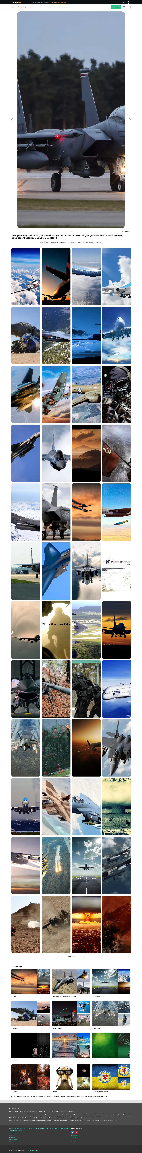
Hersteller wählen (74, 1135)
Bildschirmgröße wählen (76, 1137)
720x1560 (51, 1128)
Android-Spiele (12, 1132)
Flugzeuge (71, 242)
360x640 (61, 1128)
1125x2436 (66, 1128)
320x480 (46, 1128)
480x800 (42, 1128)
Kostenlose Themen (13, 1139)
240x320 (32, 1128)
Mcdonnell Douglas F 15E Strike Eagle (56, 242)
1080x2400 (16, 1128)
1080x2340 (22, 1128)
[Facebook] (73, 1133)
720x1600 (37, 1128)
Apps (10, 1141)
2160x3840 (15, 1130)
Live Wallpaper (12, 1137)
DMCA (36, 1150)
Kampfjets (79, 242)
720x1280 (28, 1128)
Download (116, 7)
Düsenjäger (99, 242)
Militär (41, 242)
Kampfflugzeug (89, 242)
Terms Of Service (31, 1150)
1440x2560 (56, 1128)
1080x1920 (11, 1128)
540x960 (10, 1130)
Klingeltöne (11, 1135)
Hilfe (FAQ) (73, 1140)
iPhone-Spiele (12, 1133)
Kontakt (72, 1139)
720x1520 (21, 1130)
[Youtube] (77, 1133)
